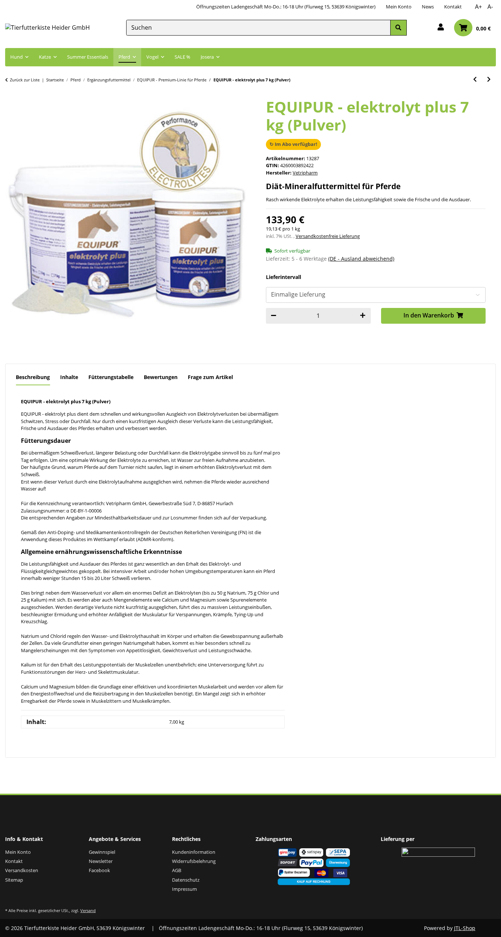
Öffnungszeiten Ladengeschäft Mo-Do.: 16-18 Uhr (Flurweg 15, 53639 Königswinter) (286, 6)
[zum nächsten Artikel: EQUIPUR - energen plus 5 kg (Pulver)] (489, 79)
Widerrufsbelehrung (194, 861)
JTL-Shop (464, 928)
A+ (478, 7)
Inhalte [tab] (69, 377)
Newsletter (101, 861)
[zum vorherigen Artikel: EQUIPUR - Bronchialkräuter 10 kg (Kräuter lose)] (475, 79)
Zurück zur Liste (25, 79)
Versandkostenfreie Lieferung (328, 236)
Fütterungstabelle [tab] (111, 377)
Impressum (184, 889)
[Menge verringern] (273, 316)
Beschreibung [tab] (33, 377)
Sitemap (14, 880)
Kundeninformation (193, 852)
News (428, 6)
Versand (88, 910)
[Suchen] (398, 28)
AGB (176, 870)
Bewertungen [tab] (161, 377)
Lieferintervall (283, 277)
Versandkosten (21, 870)
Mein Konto (399, 6)
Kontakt (453, 6)
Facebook (99, 870)
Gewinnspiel (102, 852)
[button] (440, 27)
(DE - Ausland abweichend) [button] (361, 258)
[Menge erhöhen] (362, 316)
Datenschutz (186, 880)
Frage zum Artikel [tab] (210, 377)
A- (490, 7)
